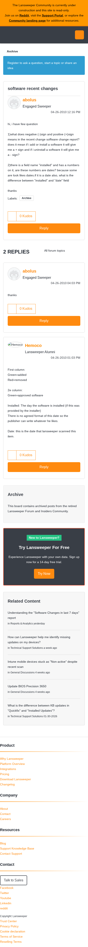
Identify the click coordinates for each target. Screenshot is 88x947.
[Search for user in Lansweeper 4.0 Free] (71, 250)
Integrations (8, 769)
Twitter (4, 893)
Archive (12, 51)
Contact (5, 814)
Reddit (24, 15)
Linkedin (5, 903)
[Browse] (6, 35)
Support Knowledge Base (17, 848)
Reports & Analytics (21, 623)
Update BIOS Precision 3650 (27, 686)
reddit (4, 908)
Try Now (44, 573)
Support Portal (52, 15)
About (4, 808)
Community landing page (27, 20)
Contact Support (11, 853)
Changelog (7, 784)
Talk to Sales (13, 880)
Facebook (6, 887)
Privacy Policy (9, 926)
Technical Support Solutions (26, 647)
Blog (3, 843)
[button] (12, 216)
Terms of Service (11, 936)
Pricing (4, 774)
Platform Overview (12, 764)
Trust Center (8, 921)
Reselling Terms (11, 941)
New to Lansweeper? (44, 537)
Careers (5, 819)
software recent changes (33, 88)
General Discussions (22, 672)
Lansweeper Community (23, 35)
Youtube (5, 898)
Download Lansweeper (15, 779)
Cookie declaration (12, 931)
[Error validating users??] (80, 250)
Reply (44, 228)
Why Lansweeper (11, 758)
